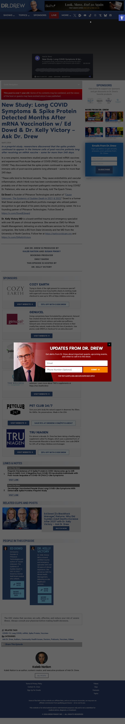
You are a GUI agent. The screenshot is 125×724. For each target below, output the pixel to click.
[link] (122, 18)
